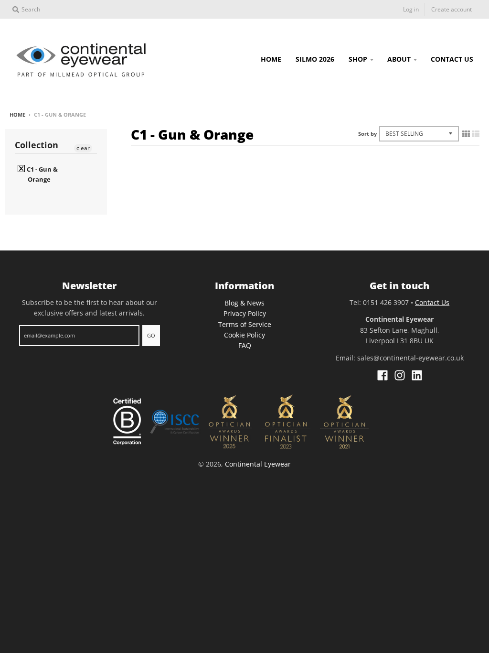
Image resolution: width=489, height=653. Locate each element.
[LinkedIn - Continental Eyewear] (417, 375)
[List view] (475, 134)
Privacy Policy (244, 313)
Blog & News (244, 302)
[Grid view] (466, 134)
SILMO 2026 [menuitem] (315, 59)
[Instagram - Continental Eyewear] (399, 375)
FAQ (244, 345)
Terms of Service (244, 324)
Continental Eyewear (258, 463)
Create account (451, 9)
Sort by (367, 133)
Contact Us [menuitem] (452, 59)
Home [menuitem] (271, 59)
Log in (411, 9)
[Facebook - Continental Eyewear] (382, 375)
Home (17, 114)
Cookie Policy (244, 334)
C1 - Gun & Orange (41, 174)
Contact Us (432, 302)
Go (151, 335)
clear (83, 148)
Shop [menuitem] (358, 59)
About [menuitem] (399, 59)
